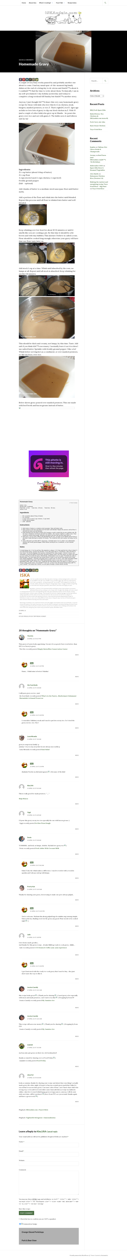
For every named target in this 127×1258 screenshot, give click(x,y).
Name (21, 1142)
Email (21, 1151)
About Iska (32, 3)
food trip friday (34, 616)
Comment (22, 1170)
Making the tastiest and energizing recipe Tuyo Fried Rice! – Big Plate (99, 184)
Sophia (92, 147)
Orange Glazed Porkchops (33, 1232)
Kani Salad (45, 749)
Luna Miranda (32, 736)
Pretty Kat (31, 886)
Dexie (29, 837)
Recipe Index (72, 3)
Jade (29, 934)
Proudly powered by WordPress (79, 1255)
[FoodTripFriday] (49, 486)
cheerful (30, 1075)
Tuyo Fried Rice (96, 129)
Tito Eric (30, 636)
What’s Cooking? (45, 3)
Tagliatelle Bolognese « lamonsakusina (40, 1118)
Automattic (104, 1255)
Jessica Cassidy (32, 987)
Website (22, 1160)
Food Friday (41, 1061)
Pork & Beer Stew (29, 1240)
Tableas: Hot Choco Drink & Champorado (98, 149)
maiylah (30, 1045)
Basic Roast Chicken (97, 126)
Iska (25, 575)
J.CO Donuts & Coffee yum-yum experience (51, 948)
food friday (24, 616)
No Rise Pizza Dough (42, 823)
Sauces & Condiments (26, 60)
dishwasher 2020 (96, 166)
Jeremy (93, 155)
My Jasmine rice (48, 1000)
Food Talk (59, 3)
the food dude (32, 685)
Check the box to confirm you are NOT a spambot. (38, 1219)
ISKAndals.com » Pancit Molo (37, 1110)
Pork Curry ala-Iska (97, 122)
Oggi (29, 812)
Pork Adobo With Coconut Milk (47, 848)
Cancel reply (52, 1131)
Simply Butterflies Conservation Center (52, 649)
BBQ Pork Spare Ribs (98, 110)
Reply (77, 655)
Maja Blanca (23, 799)
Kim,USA (30, 785)
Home (24, 3)
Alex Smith (94, 174)
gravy (44, 616)
